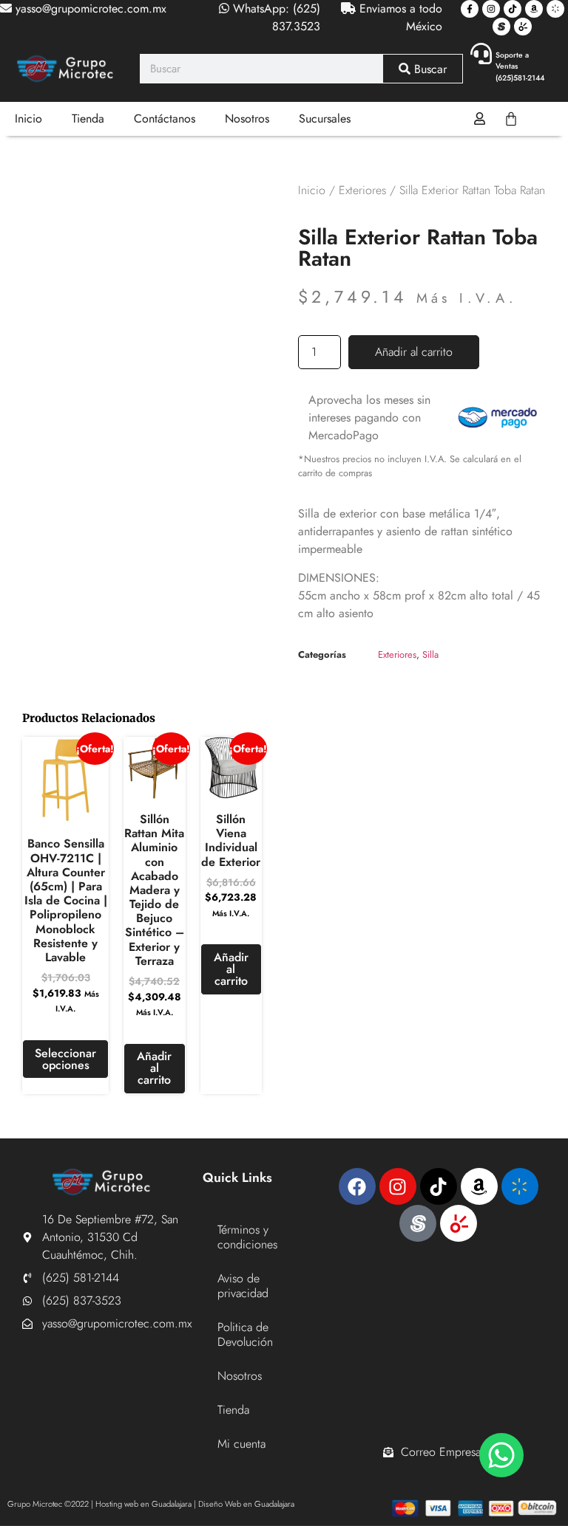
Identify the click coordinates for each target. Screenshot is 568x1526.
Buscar (428, 69)
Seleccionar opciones (65, 1059)
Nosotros (247, 118)
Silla (430, 654)
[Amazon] (534, 9)
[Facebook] (357, 1186)
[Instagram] (491, 9)
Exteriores (362, 190)
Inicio (28, 118)
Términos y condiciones (247, 1237)
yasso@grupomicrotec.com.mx (89, 8)
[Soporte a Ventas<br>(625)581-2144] (481, 53)
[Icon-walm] (555, 9)
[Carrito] (511, 119)
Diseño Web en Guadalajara (246, 1504)
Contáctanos (164, 118)
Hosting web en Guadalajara (143, 1504)
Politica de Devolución (245, 1334)
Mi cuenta (241, 1443)
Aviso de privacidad (242, 1286)
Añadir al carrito (414, 351)
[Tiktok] (512, 9)
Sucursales (325, 118)
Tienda (88, 118)
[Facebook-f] (470, 9)
